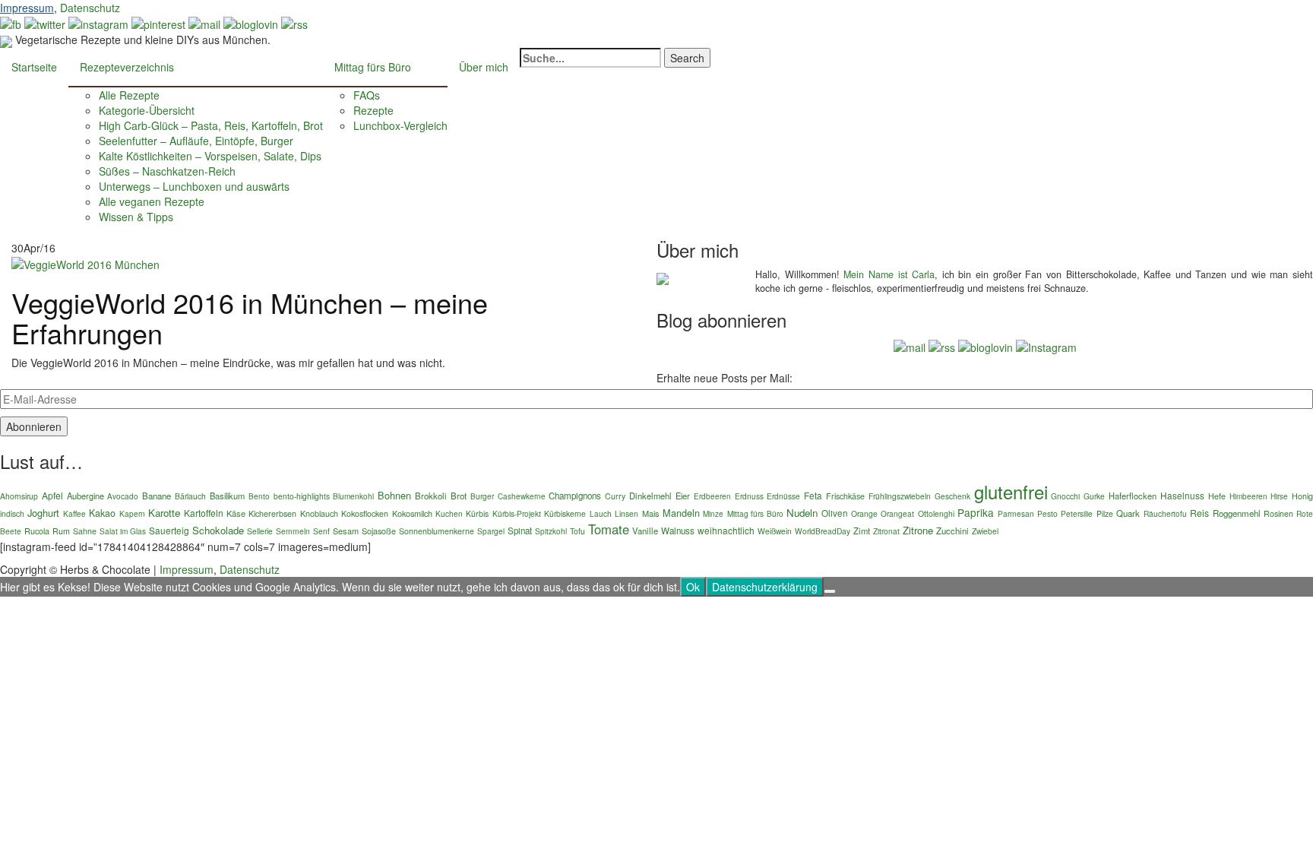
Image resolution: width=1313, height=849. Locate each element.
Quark (1128, 513)
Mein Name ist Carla (889, 274)
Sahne (84, 531)
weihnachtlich (726, 530)
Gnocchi (1065, 496)
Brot (459, 495)
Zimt (861, 530)
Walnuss (677, 530)
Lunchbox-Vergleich (400, 125)
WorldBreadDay (822, 531)
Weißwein (775, 531)
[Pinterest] (158, 22)
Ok (693, 586)
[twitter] (44, 22)
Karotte (164, 512)
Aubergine (85, 495)
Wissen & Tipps (136, 216)
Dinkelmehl (650, 495)
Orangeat (897, 513)
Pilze (1104, 513)
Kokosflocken (364, 513)
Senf (321, 531)
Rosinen (1278, 513)
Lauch (601, 513)
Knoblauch (319, 513)
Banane (156, 495)
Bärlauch (190, 496)
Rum (61, 531)
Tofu (577, 531)
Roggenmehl (1237, 513)
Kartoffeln (203, 512)
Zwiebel (985, 531)
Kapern (132, 513)
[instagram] (98, 22)
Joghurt (43, 512)
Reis (1199, 513)
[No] (830, 591)
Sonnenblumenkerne (436, 531)
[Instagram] (1046, 345)
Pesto (1047, 513)
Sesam (346, 530)
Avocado (122, 496)
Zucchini (952, 530)
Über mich (483, 66)
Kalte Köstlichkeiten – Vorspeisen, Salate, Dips (210, 155)
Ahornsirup (19, 496)
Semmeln (293, 531)
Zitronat (886, 531)
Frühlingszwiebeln (899, 496)
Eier (682, 495)
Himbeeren (1248, 496)
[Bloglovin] (250, 22)
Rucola (36, 530)
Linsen (626, 513)
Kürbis (477, 513)
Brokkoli (431, 495)
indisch (12, 513)
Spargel (491, 531)
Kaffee (74, 513)
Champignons (575, 495)
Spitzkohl (551, 531)
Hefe (1217, 496)
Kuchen (449, 513)
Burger (482, 496)
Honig (1302, 496)
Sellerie (260, 531)
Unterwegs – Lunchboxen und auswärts (194, 186)
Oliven (834, 512)
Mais (651, 513)
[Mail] (204, 22)
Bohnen (394, 495)
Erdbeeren (712, 496)
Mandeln (681, 512)
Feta (813, 495)
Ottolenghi (936, 513)
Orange (864, 513)
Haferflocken (1132, 495)
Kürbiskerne (565, 513)
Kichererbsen (272, 513)
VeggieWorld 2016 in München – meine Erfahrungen (249, 317)
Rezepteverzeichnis (127, 66)
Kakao (102, 513)
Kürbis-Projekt (516, 513)
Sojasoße (379, 530)
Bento (259, 496)
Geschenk (952, 496)
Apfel (52, 495)
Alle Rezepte (129, 95)
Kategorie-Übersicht (147, 110)
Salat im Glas (123, 531)
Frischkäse (845, 496)
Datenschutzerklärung (765, 586)
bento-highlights (302, 496)
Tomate (608, 529)
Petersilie (1077, 513)
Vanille (645, 530)
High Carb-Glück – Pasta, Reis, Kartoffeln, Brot (211, 125)
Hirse (1279, 496)
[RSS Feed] (294, 22)
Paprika (975, 512)
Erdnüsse (783, 496)
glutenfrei (1011, 491)
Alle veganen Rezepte (151, 201)
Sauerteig (169, 530)
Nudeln (802, 512)
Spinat (520, 530)
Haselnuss (1182, 495)
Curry (615, 496)
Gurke (1094, 496)
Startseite (34, 66)
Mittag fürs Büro (372, 66)
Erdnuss (749, 496)
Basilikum (227, 495)
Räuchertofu (1165, 513)
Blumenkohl (353, 496)
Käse (235, 513)
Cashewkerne (522, 496)
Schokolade (218, 530)
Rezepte (373, 110)
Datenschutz (90, 7)
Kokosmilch (412, 513)
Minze (713, 513)
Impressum (27, 7)
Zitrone (918, 530)
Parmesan (1016, 513)
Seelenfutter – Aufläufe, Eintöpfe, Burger (196, 140)
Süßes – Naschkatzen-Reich (167, 171)
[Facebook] (10, 22)
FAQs (366, 95)
